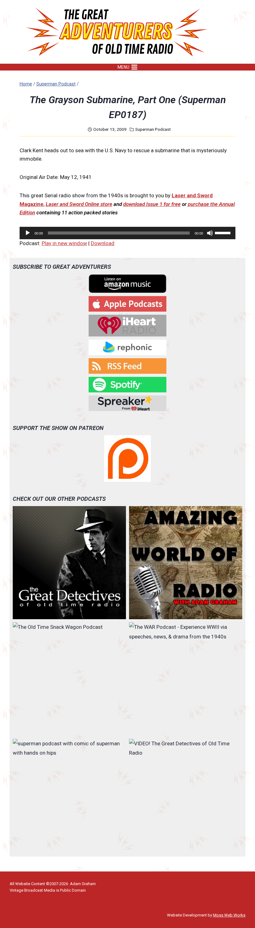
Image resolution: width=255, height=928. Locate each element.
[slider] (223, 232)
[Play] (28, 233)
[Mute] (210, 233)
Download (102, 243)
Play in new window (64, 243)
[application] (127, 233)
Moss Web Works (229, 915)
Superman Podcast (153, 129)
